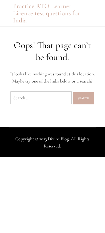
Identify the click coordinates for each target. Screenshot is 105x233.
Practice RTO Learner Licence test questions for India (46, 13)
